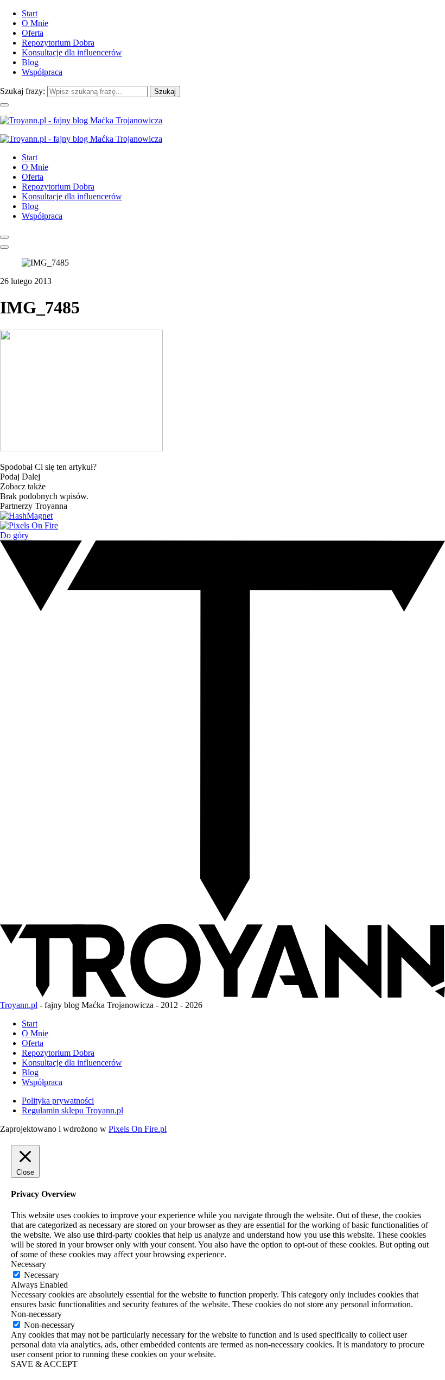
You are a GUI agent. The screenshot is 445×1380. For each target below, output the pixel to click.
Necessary (41, 1275)
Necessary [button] (28, 1264)
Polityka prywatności (58, 1100)
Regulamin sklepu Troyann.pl (72, 1110)
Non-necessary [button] (36, 1314)
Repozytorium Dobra (58, 42)
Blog (30, 62)
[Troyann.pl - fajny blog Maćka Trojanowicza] (81, 120)
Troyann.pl (18, 1005)
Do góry (14, 535)
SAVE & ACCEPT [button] (44, 1364)
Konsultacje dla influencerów (72, 52)
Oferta (32, 32)
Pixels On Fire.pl (138, 1128)
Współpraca (42, 72)
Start (29, 13)
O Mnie (35, 23)
